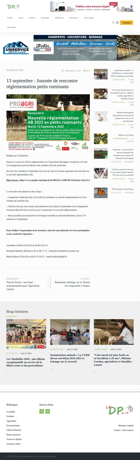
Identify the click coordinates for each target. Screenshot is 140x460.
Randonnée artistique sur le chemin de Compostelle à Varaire (72, 282)
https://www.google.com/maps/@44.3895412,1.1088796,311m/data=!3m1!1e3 (55, 180)
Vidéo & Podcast (59, 18)
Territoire (20, 18)
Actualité (116, 162)
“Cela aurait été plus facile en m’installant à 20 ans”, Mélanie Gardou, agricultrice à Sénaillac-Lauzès (113, 359)
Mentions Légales (126, 425)
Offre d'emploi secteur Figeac (123, 189)
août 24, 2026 (26, 353)
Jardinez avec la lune (126, 135)
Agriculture (32, 18)
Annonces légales (89, 18)
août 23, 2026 (72, 349)
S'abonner (126, 23)
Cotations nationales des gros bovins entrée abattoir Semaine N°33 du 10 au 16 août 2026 (122, 172)
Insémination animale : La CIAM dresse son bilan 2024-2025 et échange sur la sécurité (122, 73)
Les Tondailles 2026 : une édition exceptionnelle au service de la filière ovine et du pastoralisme (25, 362)
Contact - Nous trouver (124, 430)
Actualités (10, 18)
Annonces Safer (11, 27)
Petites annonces (73, 18)
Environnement (45, 18)
